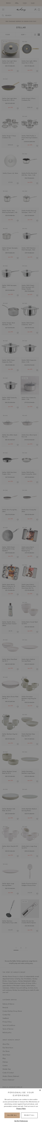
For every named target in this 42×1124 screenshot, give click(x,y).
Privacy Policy (21, 1108)
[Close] (40, 1090)
